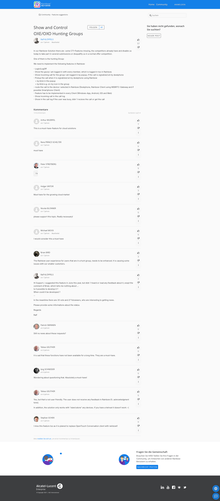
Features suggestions (60, 14)
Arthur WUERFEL (48, 120)
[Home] (42, 4)
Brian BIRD (45, 252)
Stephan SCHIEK (47, 417)
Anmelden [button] (179, 4)
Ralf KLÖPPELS (47, 39)
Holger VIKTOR (47, 186)
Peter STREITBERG (48, 164)
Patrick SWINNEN (48, 325)
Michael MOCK (47, 230)
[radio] (138, 39)
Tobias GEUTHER (48, 347)
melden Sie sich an (44, 439)
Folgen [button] (93, 27)
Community (161, 4)
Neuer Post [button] (154, 35)
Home (151, 4)
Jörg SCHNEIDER (48, 369)
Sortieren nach (134, 113)
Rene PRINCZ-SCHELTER (51, 142)
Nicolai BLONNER (48, 208)
